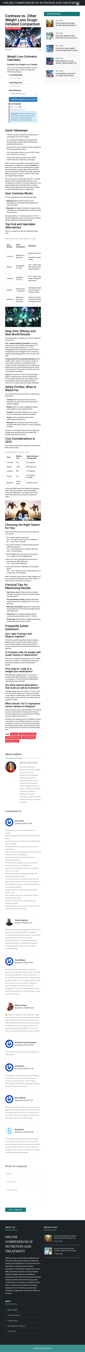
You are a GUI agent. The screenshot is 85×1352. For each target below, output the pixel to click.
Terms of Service (14, 1315)
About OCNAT (13, 1310)
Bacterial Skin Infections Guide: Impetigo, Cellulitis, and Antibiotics (67, 37)
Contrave (14, 734)
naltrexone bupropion (13, 737)
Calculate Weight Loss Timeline (23, 99)
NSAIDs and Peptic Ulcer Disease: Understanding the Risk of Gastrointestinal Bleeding (66, 62)
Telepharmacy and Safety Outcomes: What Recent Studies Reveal (66, 75)
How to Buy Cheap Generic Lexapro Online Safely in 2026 (67, 49)
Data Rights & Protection (16, 1326)
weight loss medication (27, 734)
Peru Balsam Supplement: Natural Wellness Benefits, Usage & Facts (66, 24)
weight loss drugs (29, 737)
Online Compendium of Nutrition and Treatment (41, 2)
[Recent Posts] (50, 23)
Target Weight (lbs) (15, 83)
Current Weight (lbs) (16, 75)
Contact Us (12, 1331)
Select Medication (15, 90)
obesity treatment (12, 741)
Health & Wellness (13, 28)
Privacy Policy (13, 1320)
